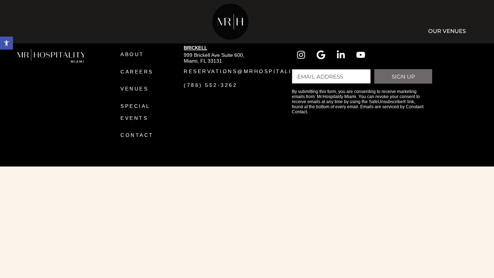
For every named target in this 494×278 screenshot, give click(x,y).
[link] (6, 43)
